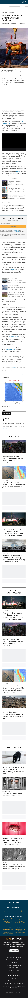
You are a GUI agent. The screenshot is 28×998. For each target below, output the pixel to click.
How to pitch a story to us (14, 983)
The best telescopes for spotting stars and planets (8, 933)
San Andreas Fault (10, 349)
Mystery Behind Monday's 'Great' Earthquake (13, 374)
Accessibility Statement (14, 957)
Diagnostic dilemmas (8, 911)
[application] (14, 141)
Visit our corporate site (16, 946)
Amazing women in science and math (20, 919)
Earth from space (20, 910)
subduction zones (13, 336)
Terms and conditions (14, 965)
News (23, 23)
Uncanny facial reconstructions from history (20, 922)
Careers (14, 978)
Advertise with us (14, 973)
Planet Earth (4, 12)
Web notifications (14, 975)
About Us (14, 962)
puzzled (18, 171)
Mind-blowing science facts (20, 932)
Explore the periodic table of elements (8, 922)
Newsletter (23, 75)
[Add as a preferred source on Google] (14, 950)
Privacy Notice (17, 231)
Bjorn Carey (6, 23)
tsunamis (18, 366)
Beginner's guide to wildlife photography (20, 930)
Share (5, 75)
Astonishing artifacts (20, 911)
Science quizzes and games (8, 929)
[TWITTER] (4, 420)
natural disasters (6, 413)
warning (14, 367)
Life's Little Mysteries (8, 910)
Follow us (16, 75)
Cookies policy (14, 970)
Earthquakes (11, 12)
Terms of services (15, 230)
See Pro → (18, 1)
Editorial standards (14, 980)
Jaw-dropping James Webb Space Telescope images (8, 919)
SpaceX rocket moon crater (14, 6)
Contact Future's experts (14, 960)
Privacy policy (14, 967)
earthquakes (13, 269)
